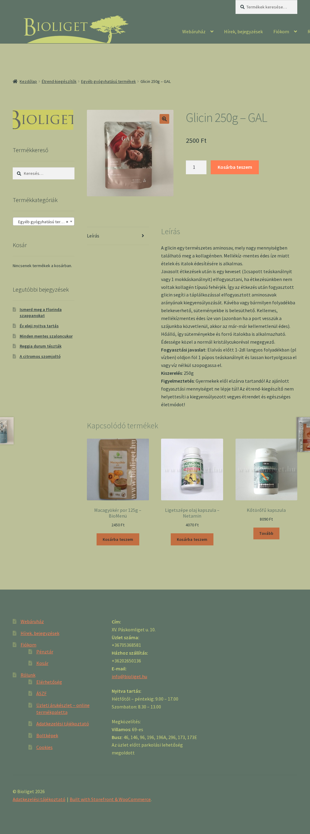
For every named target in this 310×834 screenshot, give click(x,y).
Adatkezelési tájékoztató (62, 724)
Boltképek (47, 735)
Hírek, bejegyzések (243, 31)
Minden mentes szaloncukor (46, 336)
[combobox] (43, 221)
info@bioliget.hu (129, 676)
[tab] (118, 236)
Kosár (42, 663)
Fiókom (281, 31)
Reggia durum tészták (40, 346)
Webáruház (194, 31)
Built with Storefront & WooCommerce (110, 799)
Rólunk (28, 675)
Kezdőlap (28, 81)
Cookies (44, 747)
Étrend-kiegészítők (59, 81)
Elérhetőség (49, 682)
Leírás (93, 236)
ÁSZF (41, 693)
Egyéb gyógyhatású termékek (108, 81)
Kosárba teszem (235, 167)
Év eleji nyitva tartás (39, 326)
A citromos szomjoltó (40, 356)
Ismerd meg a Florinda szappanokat (41, 312)
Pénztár (44, 652)
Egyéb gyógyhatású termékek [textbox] (44, 221)
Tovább (266, 533)
